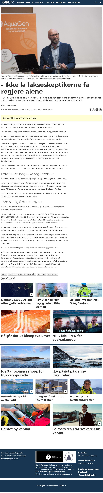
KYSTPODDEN (74, 3)
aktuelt (12, 274)
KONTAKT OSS (23, 3)
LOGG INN (49, 3)
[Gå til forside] (8, 2)
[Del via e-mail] (100, 109)
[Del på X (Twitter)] (93, 109)
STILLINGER (37, 3)
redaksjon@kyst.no (9, 459)
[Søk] (95, 2)
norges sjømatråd (26, 274)
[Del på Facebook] (90, 109)
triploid (42, 274)
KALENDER (61, 3)
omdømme (52, 274)
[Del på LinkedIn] (96, 109)
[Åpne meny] (100, 2)
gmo (4, 274)
